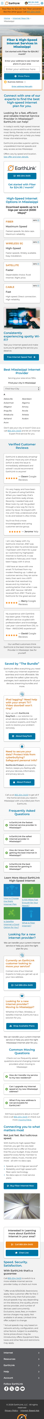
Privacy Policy (11, 1410)
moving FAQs (24, 1120)
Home (7, 18)
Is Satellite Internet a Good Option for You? (11, 924)
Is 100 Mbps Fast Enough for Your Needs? (30, 903)
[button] (22, 1352)
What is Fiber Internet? (28, 924)
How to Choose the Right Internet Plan (11, 901)
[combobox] (22, 69)
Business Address (15, 82)
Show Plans (23, 76)
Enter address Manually (22, 86)
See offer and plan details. (16, 157)
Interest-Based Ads (29, 1410)
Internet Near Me (21, 18)
